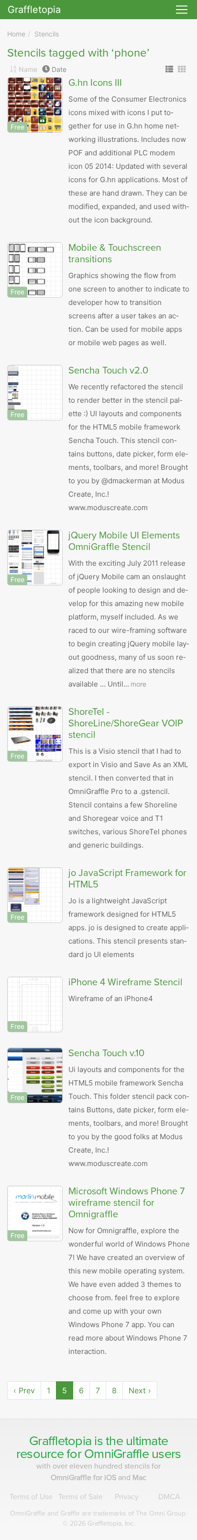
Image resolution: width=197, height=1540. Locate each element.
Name (28, 69)
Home (16, 34)
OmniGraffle (116, 1454)
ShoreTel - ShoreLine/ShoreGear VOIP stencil (125, 723)
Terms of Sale (80, 1497)
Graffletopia (34, 9)
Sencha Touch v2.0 (108, 370)
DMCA (169, 1497)
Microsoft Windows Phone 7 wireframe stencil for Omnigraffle (126, 1203)
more (138, 684)
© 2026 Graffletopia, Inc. (99, 1523)
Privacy (127, 1497)
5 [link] (64, 1390)
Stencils (46, 34)
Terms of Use (31, 1497)
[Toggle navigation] (181, 9)
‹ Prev (24, 1390)
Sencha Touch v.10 (106, 1053)
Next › (140, 1390)
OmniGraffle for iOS (84, 1477)
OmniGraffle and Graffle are (98, 1513)
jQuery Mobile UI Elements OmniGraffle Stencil (124, 541)
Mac (139, 1477)
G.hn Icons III (95, 83)
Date (59, 69)
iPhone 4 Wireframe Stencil (125, 982)
